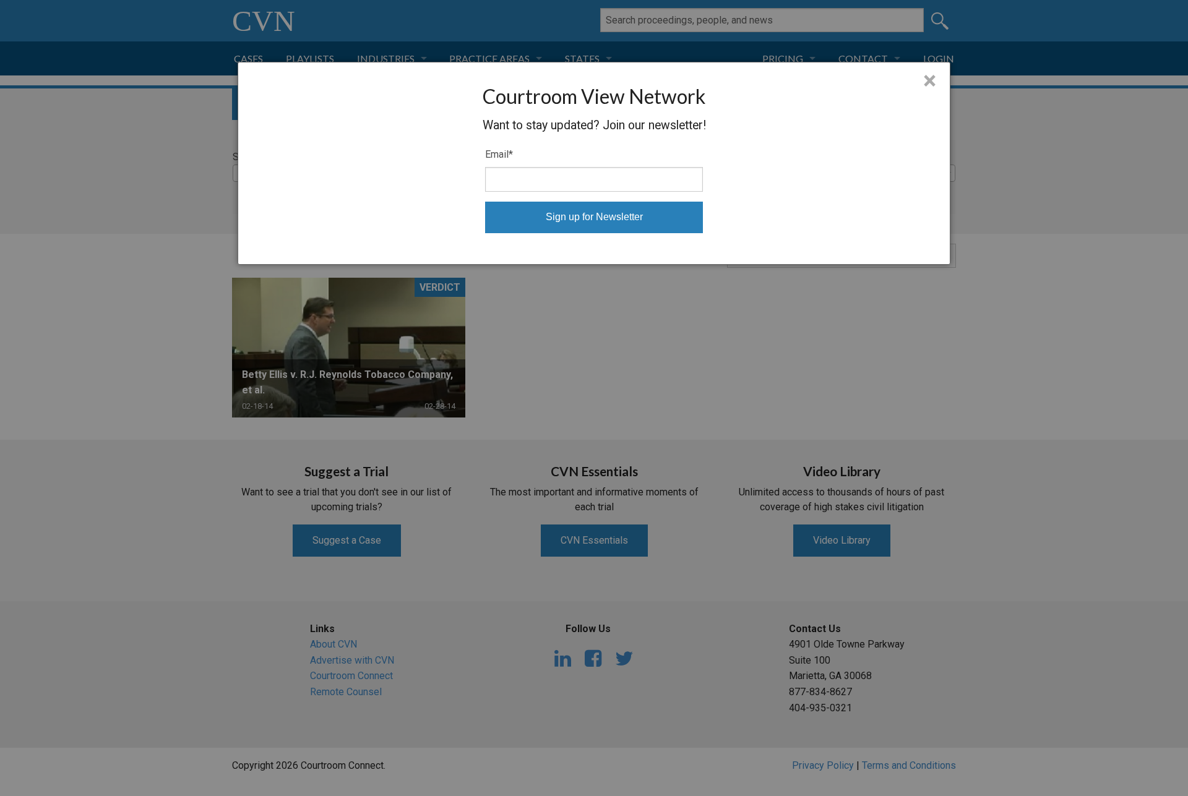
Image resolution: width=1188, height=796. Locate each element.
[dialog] (594, 163)
